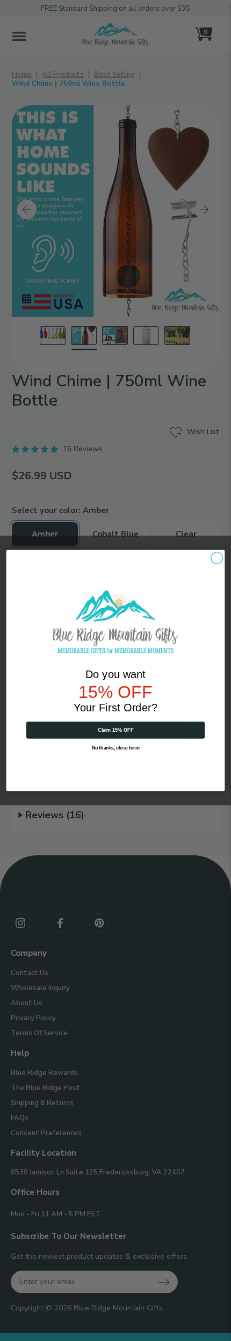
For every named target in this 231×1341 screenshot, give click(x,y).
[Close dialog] (216, 557)
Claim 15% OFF (116, 729)
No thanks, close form (116, 748)
